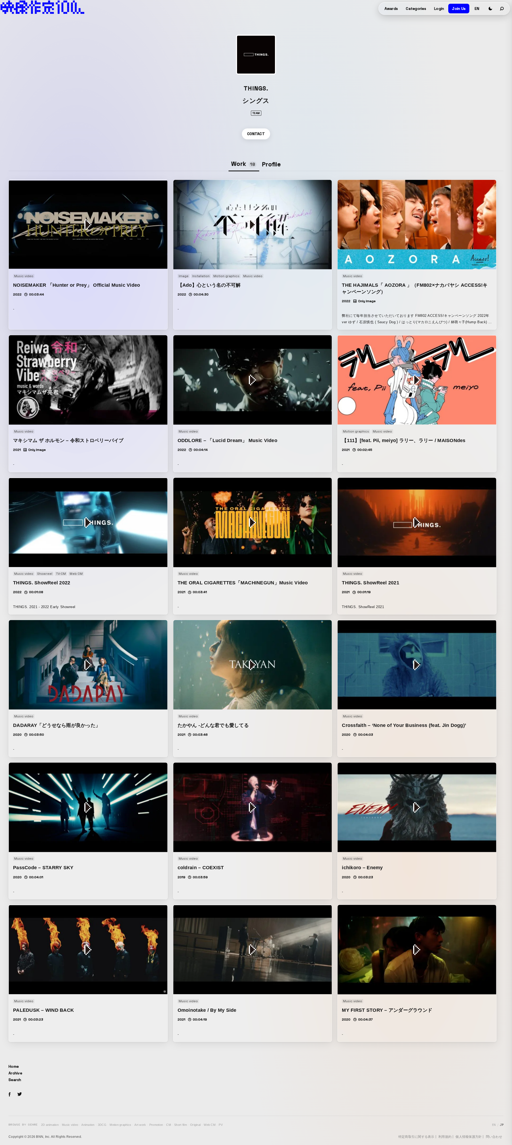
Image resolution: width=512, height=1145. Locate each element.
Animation (87, 1124)
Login (439, 8)
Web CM (209, 1124)
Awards (391, 8)
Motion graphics (120, 1124)
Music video (70, 1124)
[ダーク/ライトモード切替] (490, 8)
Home (14, 1066)
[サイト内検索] (502, 8)
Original (195, 1124)
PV (221, 1124)
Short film (180, 1124)
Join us (459, 8)
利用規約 (444, 1136)
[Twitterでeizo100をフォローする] (19, 1095)
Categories (416, 8)
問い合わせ (494, 1136)
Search (15, 1079)
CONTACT (256, 133)
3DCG (102, 1124)
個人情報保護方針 (468, 1136)
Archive (15, 1073)
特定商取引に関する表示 (416, 1136)
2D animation (50, 1124)
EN (477, 8)
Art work (140, 1124)
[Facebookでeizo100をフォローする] (10, 1095)
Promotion (156, 1124)
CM (168, 1124)
